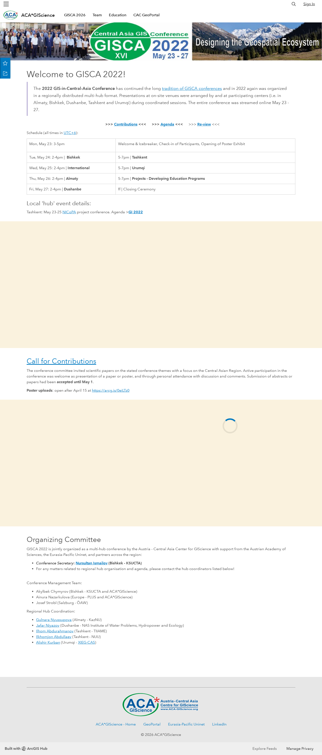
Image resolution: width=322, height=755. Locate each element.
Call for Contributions (61, 361)
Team (97, 15)
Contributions (125, 124)
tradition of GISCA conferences (192, 88)
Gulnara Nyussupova (54, 619)
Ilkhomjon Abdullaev (53, 636)
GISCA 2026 (75, 15)
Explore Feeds (264, 748)
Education (117, 15)
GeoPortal (152, 724)
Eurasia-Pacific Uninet (186, 724)
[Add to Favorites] (5, 63)
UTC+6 (70, 132)
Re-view (204, 124)
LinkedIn (219, 724)
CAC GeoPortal (146, 15)
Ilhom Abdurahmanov (55, 631)
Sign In (309, 4)
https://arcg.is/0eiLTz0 (110, 390)
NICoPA (69, 212)
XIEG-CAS (86, 642)
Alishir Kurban (48, 642)
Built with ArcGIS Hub (26, 748)
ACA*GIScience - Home (116, 724)
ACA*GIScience (38, 15)
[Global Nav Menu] (6, 4)
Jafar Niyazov (47, 625)
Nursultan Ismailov (91, 563)
